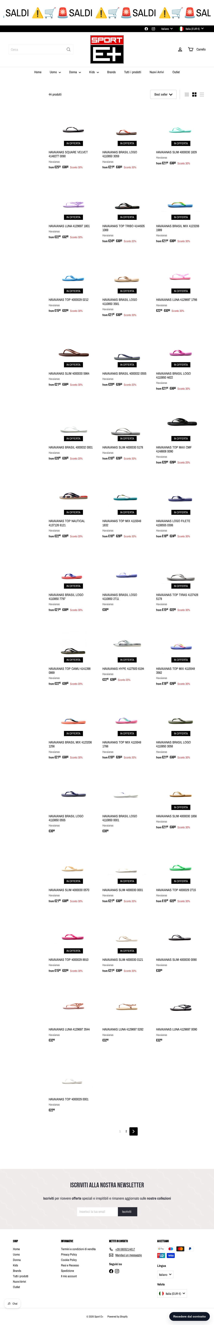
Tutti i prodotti (132, 72)
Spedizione (67, 1270)
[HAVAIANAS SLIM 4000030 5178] (127, 431)
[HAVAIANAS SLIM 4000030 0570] (73, 873)
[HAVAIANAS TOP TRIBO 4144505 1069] (127, 212)
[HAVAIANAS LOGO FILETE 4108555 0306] (181, 507)
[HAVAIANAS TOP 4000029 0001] (73, 1083)
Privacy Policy (69, 1254)
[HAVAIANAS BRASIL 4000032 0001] (73, 431)
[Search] (69, 49)
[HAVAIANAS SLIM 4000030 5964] (73, 357)
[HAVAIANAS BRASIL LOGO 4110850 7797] (73, 580)
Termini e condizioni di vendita (78, 1249)
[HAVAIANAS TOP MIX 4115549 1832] (127, 507)
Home (37, 72)
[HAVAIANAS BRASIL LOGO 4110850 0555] (73, 802)
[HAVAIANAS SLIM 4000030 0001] (127, 873)
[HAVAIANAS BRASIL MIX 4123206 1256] (73, 728)
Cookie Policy (69, 1260)
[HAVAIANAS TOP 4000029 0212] (73, 283)
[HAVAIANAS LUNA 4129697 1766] (181, 283)
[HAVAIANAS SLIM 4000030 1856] (181, 800)
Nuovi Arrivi (157, 72)
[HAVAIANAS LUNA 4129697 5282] (127, 1013)
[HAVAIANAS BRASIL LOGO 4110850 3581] (127, 285)
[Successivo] (133, 1131)
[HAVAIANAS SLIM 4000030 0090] (181, 943)
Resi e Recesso (70, 1265)
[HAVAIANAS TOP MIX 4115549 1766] (127, 728)
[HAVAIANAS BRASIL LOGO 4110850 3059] (127, 138)
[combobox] (41, 49)
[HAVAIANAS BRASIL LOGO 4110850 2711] (127, 580)
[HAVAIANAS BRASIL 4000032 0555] (127, 357)
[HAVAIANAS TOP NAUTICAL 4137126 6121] (73, 507)
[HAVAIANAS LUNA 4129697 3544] (73, 1013)
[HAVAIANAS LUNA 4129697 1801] (73, 209)
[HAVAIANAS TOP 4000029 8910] (73, 943)
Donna (73, 72)
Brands (111, 72)
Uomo (54, 72)
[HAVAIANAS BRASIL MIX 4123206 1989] (181, 212)
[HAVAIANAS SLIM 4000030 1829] (181, 136)
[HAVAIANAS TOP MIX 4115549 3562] (181, 654)
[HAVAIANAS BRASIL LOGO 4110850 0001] (127, 802)
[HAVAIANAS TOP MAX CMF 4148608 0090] (181, 433)
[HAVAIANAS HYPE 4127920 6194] (127, 652)
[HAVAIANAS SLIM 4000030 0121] (127, 943)
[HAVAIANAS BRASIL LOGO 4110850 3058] (181, 728)
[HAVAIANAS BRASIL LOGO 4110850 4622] (181, 359)
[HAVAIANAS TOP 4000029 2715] (181, 873)
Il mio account (69, 1276)
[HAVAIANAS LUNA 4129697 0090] (181, 1013)
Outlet (176, 72)
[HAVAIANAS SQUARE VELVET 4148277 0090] (73, 138)
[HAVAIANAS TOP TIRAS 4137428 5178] (181, 580)
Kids (92, 72)
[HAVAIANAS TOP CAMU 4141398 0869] (73, 654)
